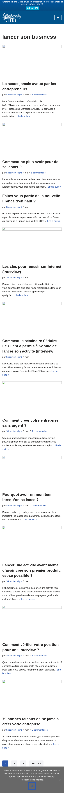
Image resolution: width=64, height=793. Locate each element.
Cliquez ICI (32, 8)
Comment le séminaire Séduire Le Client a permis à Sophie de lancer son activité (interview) (29, 346)
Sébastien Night (14, 95)
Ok (32, 786)
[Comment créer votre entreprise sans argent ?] (32, 398)
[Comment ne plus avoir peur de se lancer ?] (32, 139)
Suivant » (36, 763)
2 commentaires (40, 730)
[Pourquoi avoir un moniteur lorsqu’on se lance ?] (32, 472)
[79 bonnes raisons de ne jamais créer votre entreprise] (32, 696)
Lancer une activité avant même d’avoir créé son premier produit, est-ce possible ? (31, 570)
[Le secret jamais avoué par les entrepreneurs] (32, 61)
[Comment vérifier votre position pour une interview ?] (32, 622)
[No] (60, 779)
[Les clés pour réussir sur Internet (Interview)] (32, 244)
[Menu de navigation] (58, 17)
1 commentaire (39, 95)
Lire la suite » (23, 116)
